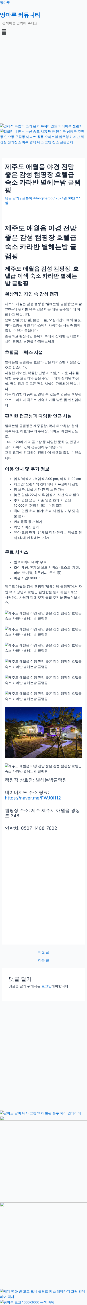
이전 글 (43, 952)
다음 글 (43, 960)
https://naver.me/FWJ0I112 (33, 798)
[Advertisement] (43, 79)
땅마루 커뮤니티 (20, 14)
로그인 (46, 986)
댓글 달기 (12, 198)
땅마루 (5, 3)
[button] (43, 32)
